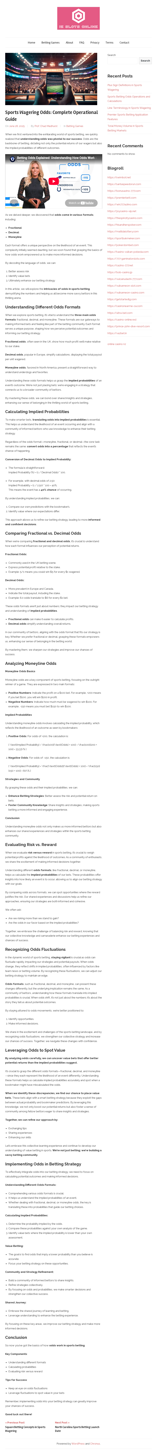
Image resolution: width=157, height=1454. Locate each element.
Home (31, 42)
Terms (109, 42)
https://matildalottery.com (123, 231)
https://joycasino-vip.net (121, 211)
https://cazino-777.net (120, 265)
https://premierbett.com (121, 197)
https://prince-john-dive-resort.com (128, 326)
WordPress (78, 1443)
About (69, 42)
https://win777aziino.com (122, 204)
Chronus (95, 1443)
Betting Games (50, 42)
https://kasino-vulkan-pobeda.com (128, 251)
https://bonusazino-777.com (124, 190)
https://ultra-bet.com (119, 312)
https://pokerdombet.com (123, 245)
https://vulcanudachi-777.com (124, 278)
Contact (124, 42)
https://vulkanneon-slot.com (124, 285)
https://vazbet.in (117, 333)
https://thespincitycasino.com (124, 218)
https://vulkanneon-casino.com (125, 292)
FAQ (81, 42)
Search (111, 55)
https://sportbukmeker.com (123, 238)
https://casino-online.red (121, 319)
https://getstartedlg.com (122, 299)
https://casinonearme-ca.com (124, 306)
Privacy (94, 42)
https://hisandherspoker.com (124, 224)
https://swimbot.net (119, 177)
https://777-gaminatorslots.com (126, 258)
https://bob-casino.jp (119, 272)
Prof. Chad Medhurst (45, 126)
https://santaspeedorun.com (124, 184)
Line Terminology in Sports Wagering (129, 107)
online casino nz (116, 344)
